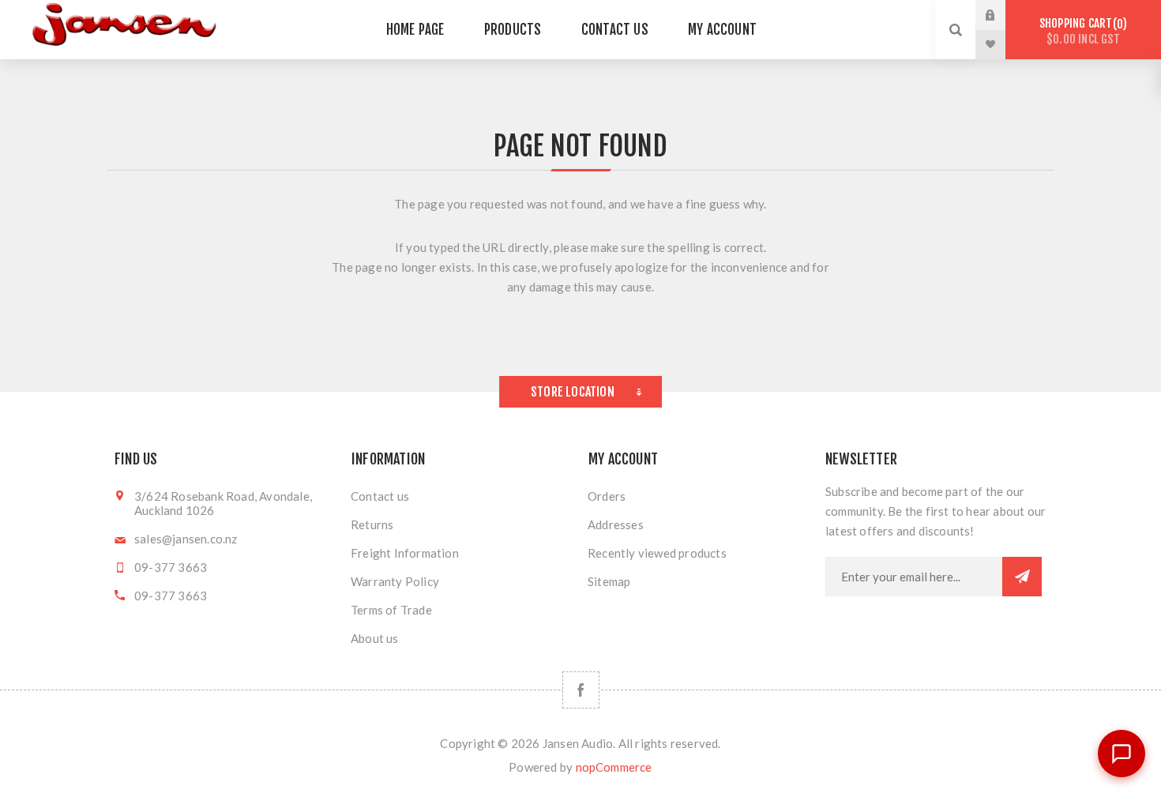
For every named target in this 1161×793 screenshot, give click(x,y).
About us (375, 638)
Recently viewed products (657, 553)
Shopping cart (1080, 31)
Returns (372, 524)
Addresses (616, 524)
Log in (1002, 15)
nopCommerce (614, 767)
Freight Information (405, 553)
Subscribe (1022, 576)
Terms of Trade (391, 610)
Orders (607, 496)
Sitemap (609, 581)
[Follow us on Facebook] (580, 689)
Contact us (380, 496)
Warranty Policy (395, 581)
